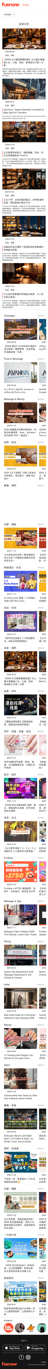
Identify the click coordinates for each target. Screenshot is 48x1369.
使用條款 (43, 1362)
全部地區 (8, 14)
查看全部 (41, 315)
